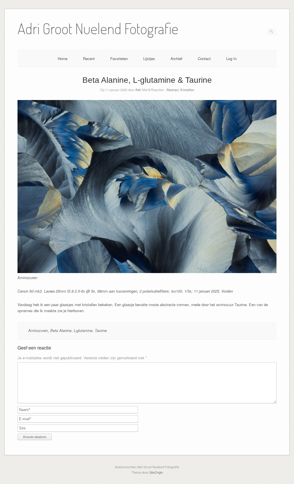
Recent (89, 58)
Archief (176, 58)
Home (62, 58)
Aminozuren (38, 330)
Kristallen (187, 89)
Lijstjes (149, 58)
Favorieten (119, 58)
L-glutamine (83, 330)
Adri (138, 89)
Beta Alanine (60, 330)
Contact (204, 58)
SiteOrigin (156, 472)
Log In (231, 58)
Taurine (101, 330)
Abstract (173, 89)
